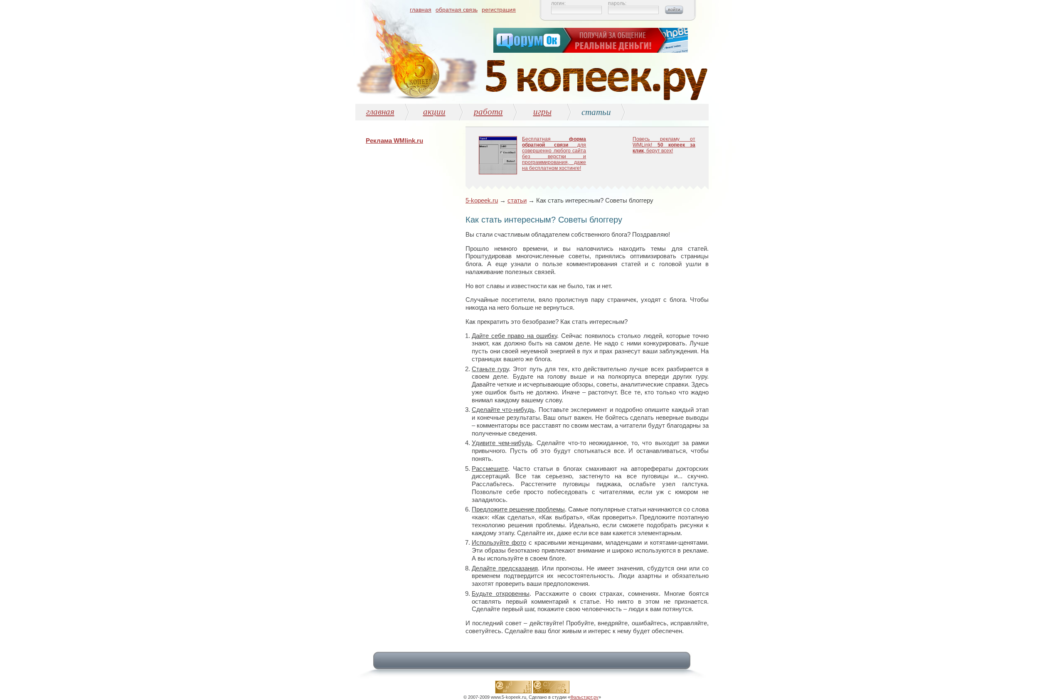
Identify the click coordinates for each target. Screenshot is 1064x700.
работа (488, 111)
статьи (517, 200)
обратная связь (457, 9)
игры (542, 111)
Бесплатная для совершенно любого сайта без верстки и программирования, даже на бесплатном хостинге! (554, 153)
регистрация (499, 9)
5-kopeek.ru (482, 200)
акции (434, 111)
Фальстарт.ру (584, 697)
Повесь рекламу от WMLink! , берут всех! (664, 145)
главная (420, 9)
